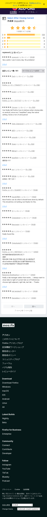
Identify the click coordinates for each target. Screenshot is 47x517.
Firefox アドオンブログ (12, 343)
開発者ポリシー (9, 355)
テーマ (21, 12)
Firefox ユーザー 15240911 (11, 190)
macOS (5, 391)
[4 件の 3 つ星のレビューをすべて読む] (23, 41)
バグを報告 (7, 367)
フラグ (4, 64)
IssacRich (15, 158)
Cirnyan (14, 107)
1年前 (35, 190)
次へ (34, 306)
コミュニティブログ (11, 359)
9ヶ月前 (28, 169)
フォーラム (7, 363)
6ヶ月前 (32, 137)
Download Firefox (10, 383)
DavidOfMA (16, 197)
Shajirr (14, 144)
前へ (13, 306)
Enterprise (6, 434)
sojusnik (14, 137)
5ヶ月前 (29, 130)
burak (14, 92)
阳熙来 (14, 176)
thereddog (16, 298)
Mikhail (14, 151)
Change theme (7, 509)
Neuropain (15, 224)
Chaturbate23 (17, 243)
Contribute (7, 449)
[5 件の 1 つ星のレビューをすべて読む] (23, 47)
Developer (6, 453)
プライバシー (6, 489)
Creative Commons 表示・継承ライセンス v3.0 (22, 496)
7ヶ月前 (31, 151)
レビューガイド (9, 371)
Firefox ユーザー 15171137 (11, 100)
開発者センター (9, 351)
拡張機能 (13, 12)
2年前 (32, 57)
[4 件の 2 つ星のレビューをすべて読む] (23, 44)
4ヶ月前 (32, 107)
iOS (3, 395)
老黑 (13, 130)
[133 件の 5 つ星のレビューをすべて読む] (23, 35)
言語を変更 (6, 505)
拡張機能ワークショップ (13, 347)
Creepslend (16, 218)
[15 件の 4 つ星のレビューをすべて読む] (23, 38)
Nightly (5, 418)
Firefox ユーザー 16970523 (12, 252)
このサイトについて (11, 339)
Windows (6, 387)
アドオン (6, 335)
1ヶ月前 (30, 76)
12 (12, 211)
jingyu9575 (19, 21)
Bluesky (5, 477)
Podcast (6, 481)
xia (13, 169)
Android (5, 399)
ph (13, 231)
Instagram (6, 465)
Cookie (17, 489)
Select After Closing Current (20, 18)
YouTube (6, 469)
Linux (4, 403)
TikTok (5, 473)
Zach (13, 76)
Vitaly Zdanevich (18, 124)
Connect (6, 445)
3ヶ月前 (36, 85)
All (3, 407)
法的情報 (26, 489)
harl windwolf (16, 291)
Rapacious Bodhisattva (10, 275)
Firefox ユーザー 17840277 (12, 85)
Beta (4, 422)
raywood (15, 57)
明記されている (11, 493)
